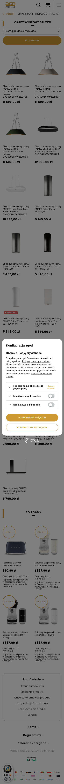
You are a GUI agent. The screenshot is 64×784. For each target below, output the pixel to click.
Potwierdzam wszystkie (32, 417)
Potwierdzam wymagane (32, 427)
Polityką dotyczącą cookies (35, 361)
